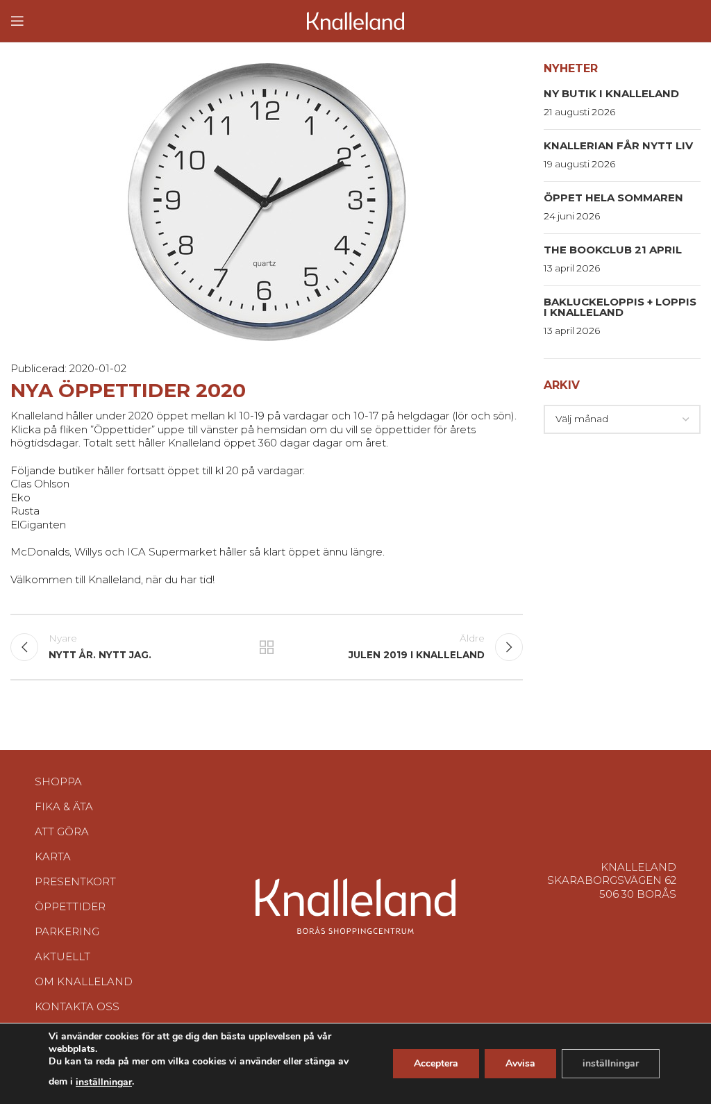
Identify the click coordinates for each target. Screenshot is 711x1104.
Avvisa (520, 1063)
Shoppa (58, 781)
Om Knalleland (84, 981)
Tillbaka (266, 647)
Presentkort (75, 881)
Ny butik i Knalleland (611, 93)
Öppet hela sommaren (613, 197)
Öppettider (70, 906)
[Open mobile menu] (17, 21)
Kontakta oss (77, 1006)
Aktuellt (62, 956)
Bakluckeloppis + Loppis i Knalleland (620, 307)
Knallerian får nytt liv (618, 145)
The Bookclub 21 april (613, 249)
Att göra (62, 831)
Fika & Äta (64, 806)
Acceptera (436, 1063)
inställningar (104, 1082)
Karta (53, 856)
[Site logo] (355, 19)
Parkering (67, 931)
